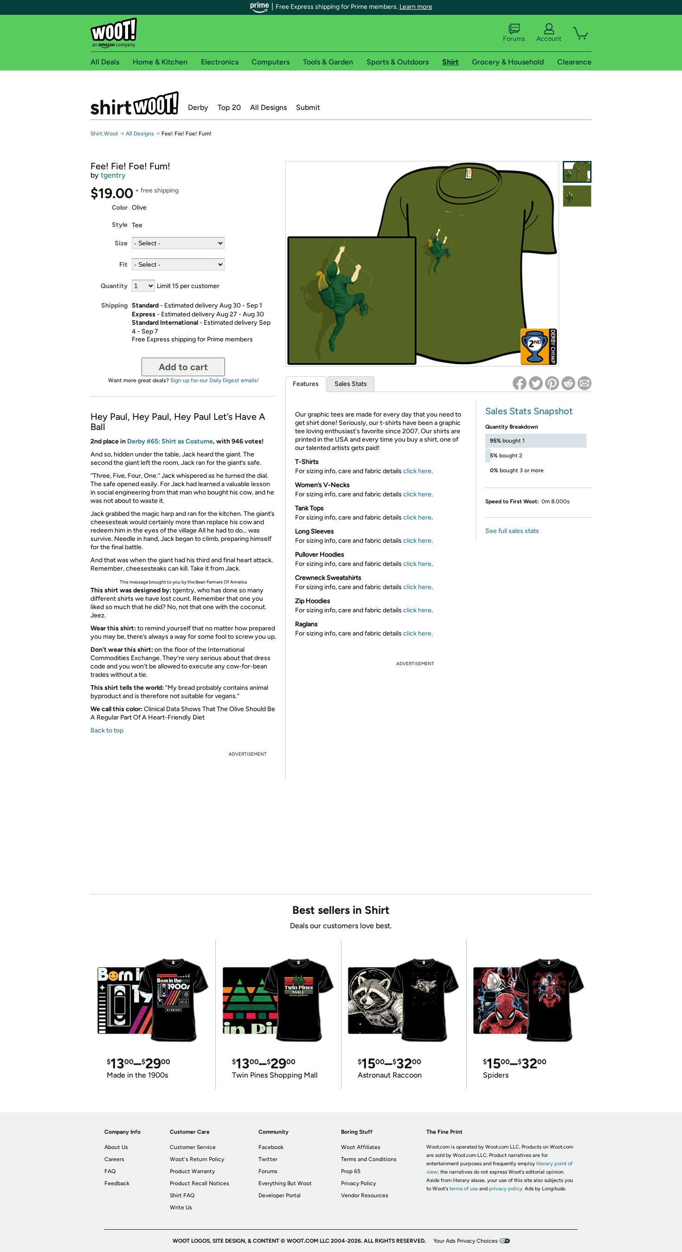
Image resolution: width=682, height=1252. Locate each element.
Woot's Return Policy (197, 1159)
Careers (114, 1159)
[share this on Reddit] (568, 383)
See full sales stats (512, 531)
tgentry (113, 175)
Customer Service (193, 1147)
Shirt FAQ (182, 1195)
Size (121, 243)
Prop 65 (350, 1171)
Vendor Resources (364, 1195)
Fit (123, 265)
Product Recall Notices (199, 1183)
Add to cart (183, 366)
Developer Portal (279, 1195)
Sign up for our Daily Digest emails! (214, 380)
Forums (514, 39)
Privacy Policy (358, 1183)
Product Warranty (192, 1171)
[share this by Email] (585, 383)
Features (306, 384)
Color (120, 208)
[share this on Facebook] (520, 383)
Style (120, 225)
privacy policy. (506, 1189)
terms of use (464, 1189)
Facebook (270, 1147)
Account (548, 39)
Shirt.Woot (134, 103)
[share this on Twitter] (536, 383)
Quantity (114, 286)
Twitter (267, 1159)
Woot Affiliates (360, 1147)
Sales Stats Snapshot (529, 411)
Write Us (181, 1207)
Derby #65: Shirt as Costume (170, 441)
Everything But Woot (285, 1183)
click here (417, 471)
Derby (198, 107)
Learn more (415, 7)
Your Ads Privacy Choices (465, 1241)
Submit (308, 107)
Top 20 (229, 107)
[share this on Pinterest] (552, 383)
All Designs (268, 107)
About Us (116, 1147)
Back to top (106, 730)
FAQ (110, 1171)
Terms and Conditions (369, 1159)
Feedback (116, 1183)
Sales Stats (351, 384)
